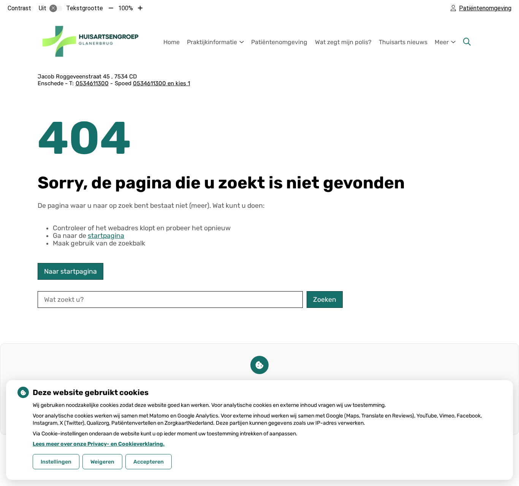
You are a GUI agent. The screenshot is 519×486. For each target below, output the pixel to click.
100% (125, 8)
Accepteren (148, 462)
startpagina (106, 235)
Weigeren (102, 462)
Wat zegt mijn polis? (343, 42)
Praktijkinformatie (212, 42)
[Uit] (55, 8)
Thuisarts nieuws (403, 42)
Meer (442, 42)
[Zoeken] (467, 41)
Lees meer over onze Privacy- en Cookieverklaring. (99, 444)
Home (171, 42)
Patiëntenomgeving (279, 42)
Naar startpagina (70, 271)
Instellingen (56, 462)
